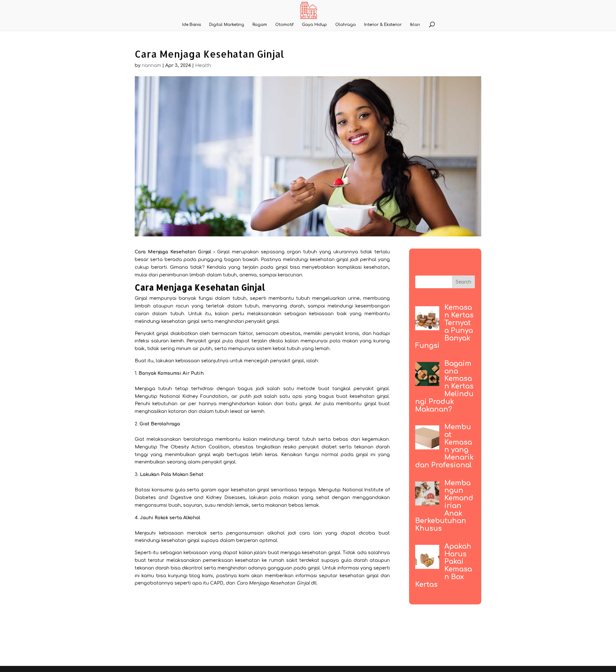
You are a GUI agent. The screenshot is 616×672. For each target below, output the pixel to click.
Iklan (415, 24)
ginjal (298, 360)
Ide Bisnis (191, 24)
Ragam (259, 24)
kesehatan (243, 490)
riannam (151, 65)
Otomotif (284, 24)
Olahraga (345, 24)
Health (203, 65)
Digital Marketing (226, 24)
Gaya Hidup (314, 24)
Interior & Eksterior (383, 24)
